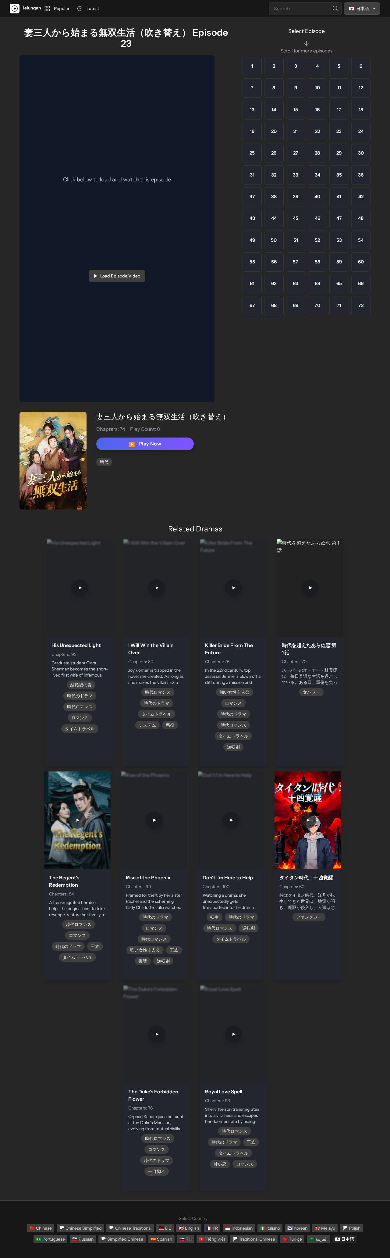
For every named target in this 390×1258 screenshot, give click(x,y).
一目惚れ (156, 1171)
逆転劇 (233, 747)
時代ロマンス (80, 706)
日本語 (344, 1239)
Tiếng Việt (212, 1239)
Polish (351, 1228)
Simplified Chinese (122, 1239)
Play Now (145, 444)
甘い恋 (220, 1164)
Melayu (325, 1228)
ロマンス (79, 717)
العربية (318, 1239)
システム (147, 725)
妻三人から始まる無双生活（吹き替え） (163, 416)
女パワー (311, 692)
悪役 (170, 725)
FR (212, 1228)
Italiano (270, 1228)
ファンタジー (309, 917)
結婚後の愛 (81, 685)
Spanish (161, 1239)
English (189, 1228)
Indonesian (239, 1228)
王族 (95, 946)
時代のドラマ (80, 696)
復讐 (143, 961)
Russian (83, 1239)
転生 (214, 917)
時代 (104, 462)
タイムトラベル (80, 728)
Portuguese (50, 1239)
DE (165, 1228)
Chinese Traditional (130, 1228)
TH (185, 1239)
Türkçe (292, 1239)
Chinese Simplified (80, 1228)
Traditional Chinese (253, 1239)
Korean (297, 1228)
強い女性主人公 (235, 692)
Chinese (41, 1228)
